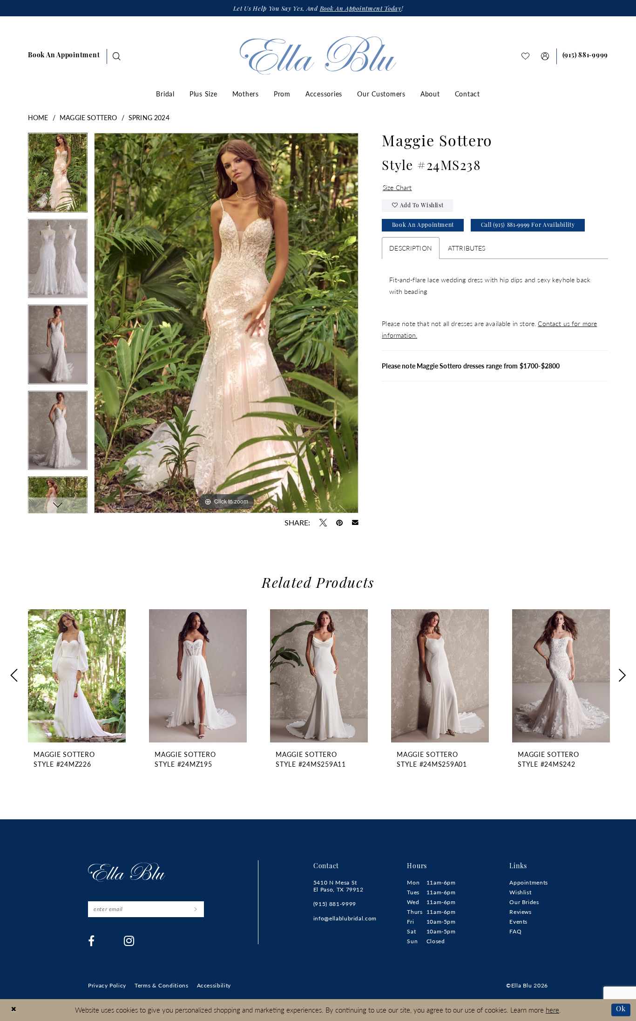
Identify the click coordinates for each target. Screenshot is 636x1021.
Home (38, 117)
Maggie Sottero (88, 117)
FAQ (515, 931)
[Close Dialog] (14, 1010)
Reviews (520, 912)
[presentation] (77, 675)
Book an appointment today (360, 9)
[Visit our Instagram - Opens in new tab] (129, 941)
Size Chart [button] (397, 187)
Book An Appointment (423, 225)
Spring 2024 (149, 117)
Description (410, 247)
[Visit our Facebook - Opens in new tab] (91, 940)
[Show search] (117, 56)
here (552, 1009)
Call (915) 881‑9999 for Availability (528, 225)
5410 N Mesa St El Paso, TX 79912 (338, 885)
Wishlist (520, 892)
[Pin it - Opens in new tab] (339, 522)
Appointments (528, 882)
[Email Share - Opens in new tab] (355, 522)
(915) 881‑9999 (334, 904)
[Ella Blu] (318, 55)
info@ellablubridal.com (345, 918)
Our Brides (524, 902)
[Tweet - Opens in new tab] (323, 522)
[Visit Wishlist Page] (525, 56)
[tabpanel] (58, 176)
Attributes (467, 247)
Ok (621, 1009)
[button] (545, 56)
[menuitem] (63, 56)
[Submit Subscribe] (195, 909)
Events (518, 922)
